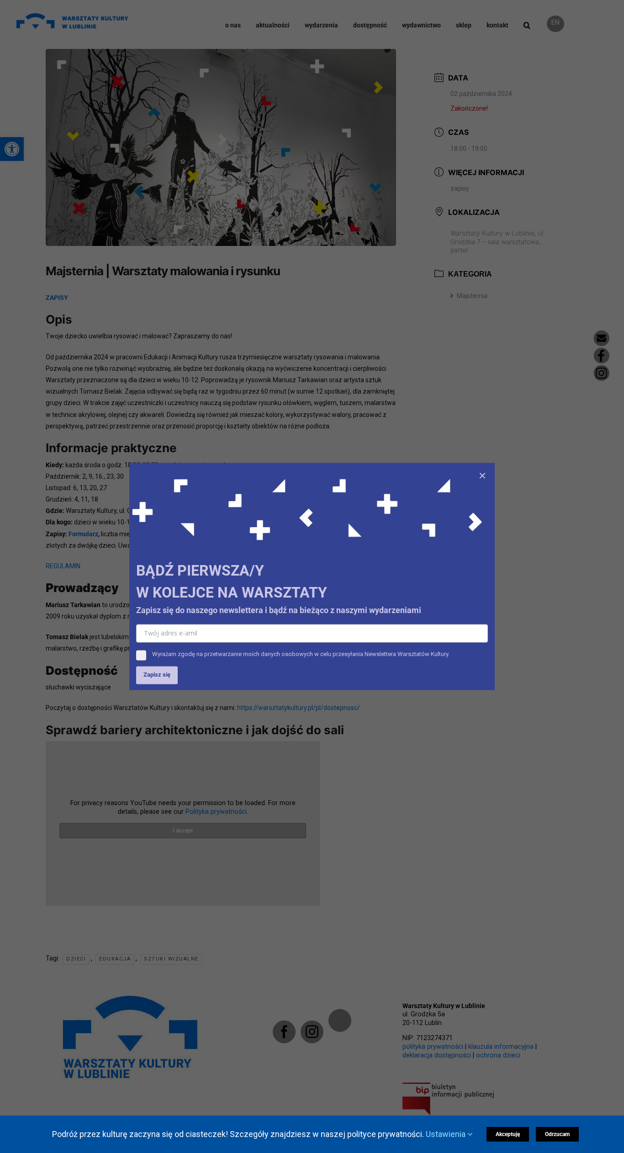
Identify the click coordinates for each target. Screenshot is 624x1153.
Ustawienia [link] (446, 1134)
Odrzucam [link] (557, 1134)
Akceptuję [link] (508, 1134)
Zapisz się (156, 675)
